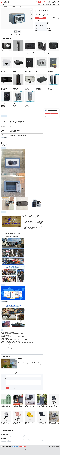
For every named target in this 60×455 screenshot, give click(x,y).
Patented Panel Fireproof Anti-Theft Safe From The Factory (6, 103)
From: (5, 376)
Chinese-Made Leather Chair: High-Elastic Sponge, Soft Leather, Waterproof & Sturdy (17, 423)
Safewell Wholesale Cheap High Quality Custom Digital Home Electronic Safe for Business (30, 53)
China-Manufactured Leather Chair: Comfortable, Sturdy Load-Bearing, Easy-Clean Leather (29, 423)
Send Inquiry (41, 17)
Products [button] (15, 1)
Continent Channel (40, 449)
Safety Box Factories (4, 440)
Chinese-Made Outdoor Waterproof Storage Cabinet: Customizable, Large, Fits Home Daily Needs (42, 406)
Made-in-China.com (26, 450)
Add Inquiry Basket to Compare (17, 34)
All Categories (4, 4)
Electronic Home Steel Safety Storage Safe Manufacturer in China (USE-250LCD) (6, 53)
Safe (20, 6)
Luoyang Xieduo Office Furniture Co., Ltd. (42, 10)
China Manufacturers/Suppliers (23, 449)
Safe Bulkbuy (9, 442)
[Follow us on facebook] (52, 446)
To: (5, 378)
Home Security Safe (20, 435)
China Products (16, 449)
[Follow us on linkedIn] (58, 446)
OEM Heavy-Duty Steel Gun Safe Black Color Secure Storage (18, 53)
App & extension (48, 4)
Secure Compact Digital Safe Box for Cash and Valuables (6, 86)
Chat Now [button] (53, 17)
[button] (36, 1)
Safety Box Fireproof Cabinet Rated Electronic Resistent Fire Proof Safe (29, 69)
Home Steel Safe (45, 440)
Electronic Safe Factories (19, 440)
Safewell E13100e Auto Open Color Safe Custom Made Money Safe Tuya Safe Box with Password (6, 70)
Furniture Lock (14, 435)
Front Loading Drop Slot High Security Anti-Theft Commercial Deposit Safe (18, 103)
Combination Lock (4, 435)
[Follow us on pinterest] (57, 446)
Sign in (58, 2)
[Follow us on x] (53, 446)
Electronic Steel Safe (32, 440)
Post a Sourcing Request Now (25, 388)
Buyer (39, 4)
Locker (9, 435)
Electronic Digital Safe (37, 435)
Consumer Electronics (6, 6)
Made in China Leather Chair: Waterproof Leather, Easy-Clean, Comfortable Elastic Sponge (5, 423)
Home (2, 6)
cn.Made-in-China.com (38, 450)
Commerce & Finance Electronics (14, 6)
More (1, 443)
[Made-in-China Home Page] (5, 2)
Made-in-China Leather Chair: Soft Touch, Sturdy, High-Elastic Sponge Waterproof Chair (41, 423)
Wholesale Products (30, 449)
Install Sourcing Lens (23, 446)
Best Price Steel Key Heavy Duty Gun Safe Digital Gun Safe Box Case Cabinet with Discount (18, 86)
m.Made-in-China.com (32, 450)
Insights (48, 449)
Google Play (8, 446)
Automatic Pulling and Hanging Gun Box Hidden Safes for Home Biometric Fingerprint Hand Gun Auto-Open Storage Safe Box (41, 53)
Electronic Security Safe (52, 440)
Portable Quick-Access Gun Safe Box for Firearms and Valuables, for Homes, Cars (41, 86)
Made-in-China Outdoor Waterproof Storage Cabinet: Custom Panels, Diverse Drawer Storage (5, 406)
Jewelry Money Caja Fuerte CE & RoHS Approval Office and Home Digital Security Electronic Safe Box (53, 53)
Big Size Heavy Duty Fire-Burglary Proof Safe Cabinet (30, 103)
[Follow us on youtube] (56, 446)
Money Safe (26, 440)
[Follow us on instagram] (54, 446)
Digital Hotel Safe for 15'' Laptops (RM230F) (29, 86)
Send (7, 388)
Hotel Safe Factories (12, 440)
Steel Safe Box (39, 440)
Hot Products (12, 449)
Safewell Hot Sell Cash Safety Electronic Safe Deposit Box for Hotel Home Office (41, 69)
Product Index (45, 449)
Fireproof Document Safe (28, 435)
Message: (4, 380)
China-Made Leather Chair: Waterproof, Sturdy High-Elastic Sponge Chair (53, 406)
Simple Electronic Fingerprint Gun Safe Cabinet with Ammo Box (53, 86)
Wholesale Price (35, 449)
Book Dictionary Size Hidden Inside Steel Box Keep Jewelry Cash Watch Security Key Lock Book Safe (53, 70)
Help (43, 4)
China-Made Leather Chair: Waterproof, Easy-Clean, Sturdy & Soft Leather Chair (54, 423)
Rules (58, 4)
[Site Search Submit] (39, 2)
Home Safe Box (4, 442)
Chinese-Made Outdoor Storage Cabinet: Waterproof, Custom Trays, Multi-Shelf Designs (17, 406)
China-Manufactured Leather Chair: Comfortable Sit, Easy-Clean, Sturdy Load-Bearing (29, 406)
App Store (3, 446)
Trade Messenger (15, 446)
